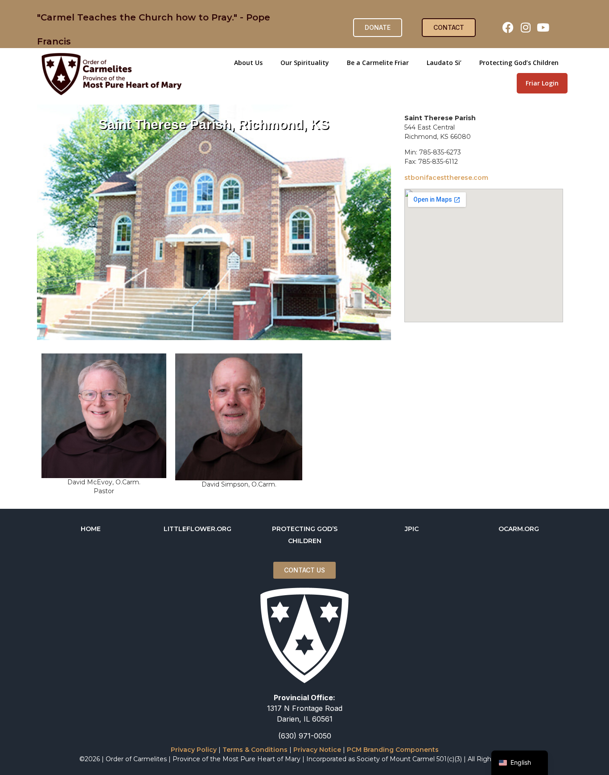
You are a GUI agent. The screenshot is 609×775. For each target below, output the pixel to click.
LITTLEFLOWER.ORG (197, 529)
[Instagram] (525, 27)
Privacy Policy (194, 750)
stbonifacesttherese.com (446, 178)
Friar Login (542, 83)
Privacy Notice (317, 750)
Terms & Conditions (255, 750)
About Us (248, 62)
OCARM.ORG (518, 529)
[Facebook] (508, 27)
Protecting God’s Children (519, 62)
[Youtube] (543, 27)
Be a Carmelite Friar (378, 62)
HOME (91, 529)
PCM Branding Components (393, 750)
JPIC (412, 529)
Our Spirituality (304, 62)
